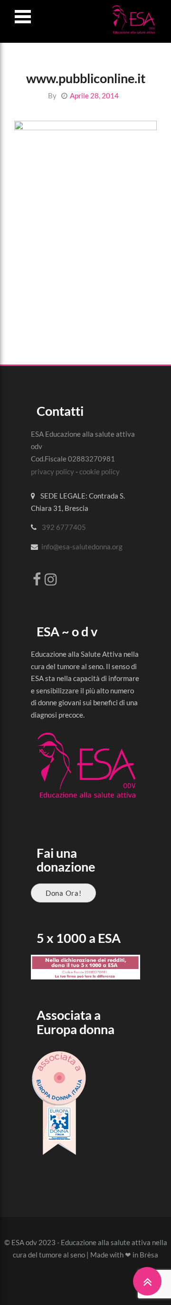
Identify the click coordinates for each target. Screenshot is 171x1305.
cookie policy (99, 471)
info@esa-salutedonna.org (82, 546)
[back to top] (147, 1281)
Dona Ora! (63, 893)
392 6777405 (64, 527)
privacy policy (52, 471)
